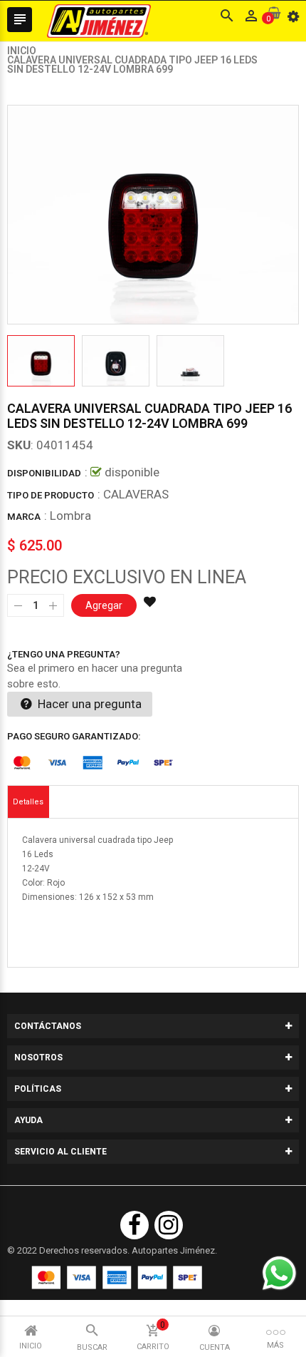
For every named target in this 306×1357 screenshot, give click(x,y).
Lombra (70, 515)
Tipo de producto (50, 495)
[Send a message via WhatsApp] (279, 1273)
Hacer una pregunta (88, 704)
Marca (24, 516)
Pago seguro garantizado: (74, 736)
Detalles (28, 801)
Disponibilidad (44, 473)
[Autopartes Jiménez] (116, 1277)
